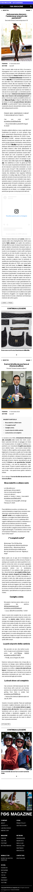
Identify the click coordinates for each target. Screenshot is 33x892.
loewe (4, 303)
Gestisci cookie (21, 825)
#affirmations (22, 549)
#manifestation (13, 549)
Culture (3, 840)
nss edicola (20, 850)
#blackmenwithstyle (22, 545)
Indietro (6, 10)
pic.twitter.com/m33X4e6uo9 (13, 608)
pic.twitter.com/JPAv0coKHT (12, 498)
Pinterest (4, 880)
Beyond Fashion (6, 845)
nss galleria (20, 845)
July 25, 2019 (8, 698)
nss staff (11, 66)
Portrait (4, 843)
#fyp (20, 543)
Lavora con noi (6, 828)
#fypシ (11, 547)
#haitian (6, 549)
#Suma (20, 653)
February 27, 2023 (9, 503)
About (3, 823)
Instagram (4, 870)
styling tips (5, 724)
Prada (10, 303)
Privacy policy (21, 823)
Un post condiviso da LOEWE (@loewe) (16, 234)
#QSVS (27, 653)
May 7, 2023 (24, 610)
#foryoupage (8, 545)
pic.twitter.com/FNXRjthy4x (12, 694)
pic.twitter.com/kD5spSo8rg (12, 121)
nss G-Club (19, 843)
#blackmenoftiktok (19, 547)
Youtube (4, 882)
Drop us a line (20, 858)
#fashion (6, 547)
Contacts (4, 825)
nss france (20, 848)
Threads (4, 877)
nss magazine (20, 838)
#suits (14, 545)
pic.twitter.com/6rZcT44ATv (12, 655)
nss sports (20, 840)
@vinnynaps (7, 543)
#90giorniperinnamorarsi (11, 606)
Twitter (3, 872)
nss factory (5, 830)
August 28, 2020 (19, 657)
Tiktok (3, 875)
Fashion (4, 63)
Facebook (4, 867)
